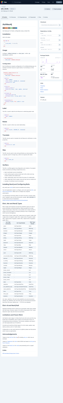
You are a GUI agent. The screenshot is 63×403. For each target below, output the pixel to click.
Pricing (43, 2)
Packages (37, 2)
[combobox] (22, 2)
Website (42, 91)
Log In (59, 2)
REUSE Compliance (44, 89)
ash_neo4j (4, 9)
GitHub (41, 87)
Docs (49, 2)
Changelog (42, 85)
